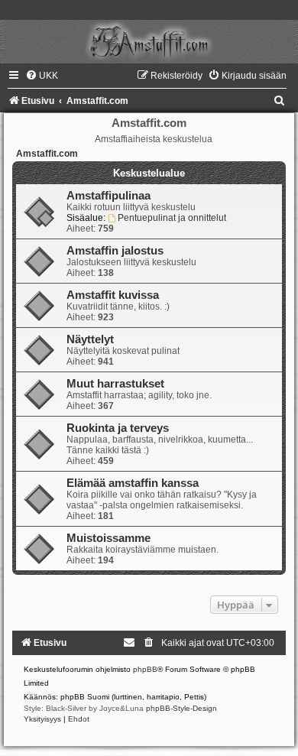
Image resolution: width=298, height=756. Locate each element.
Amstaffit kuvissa (112, 295)
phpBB (145, 669)
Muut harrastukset (115, 384)
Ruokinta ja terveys (117, 428)
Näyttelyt (90, 339)
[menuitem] (41, 75)
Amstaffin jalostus (115, 251)
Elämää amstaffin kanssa (132, 483)
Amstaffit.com (47, 153)
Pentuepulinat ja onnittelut (172, 218)
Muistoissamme (108, 538)
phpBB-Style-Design (181, 708)
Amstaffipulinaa (108, 196)
